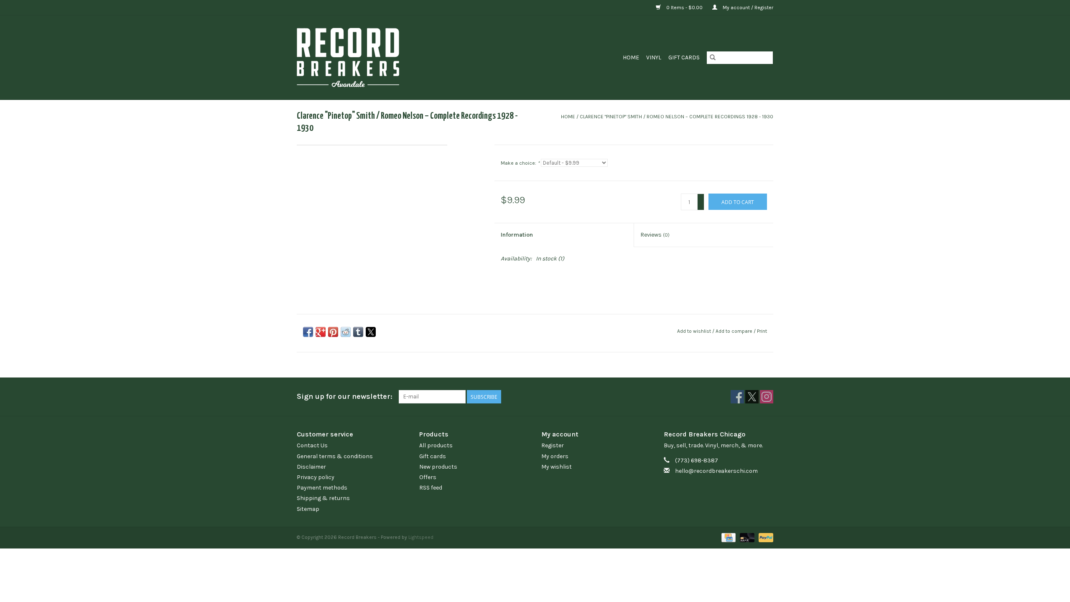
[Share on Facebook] (308, 332)
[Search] (712, 57)
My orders (554, 456)
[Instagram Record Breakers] (766, 396)
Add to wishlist (694, 331)
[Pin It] (333, 332)
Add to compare (735, 331)
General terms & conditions (335, 456)
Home (631, 57)
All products (436, 445)
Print (762, 331)
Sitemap (308, 509)
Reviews (655, 234)
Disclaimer (311, 466)
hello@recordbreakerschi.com (716, 470)
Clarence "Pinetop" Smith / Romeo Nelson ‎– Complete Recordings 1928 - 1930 (676, 117)
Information (517, 234)
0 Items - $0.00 (684, 7)
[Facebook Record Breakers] (737, 396)
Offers (427, 477)
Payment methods (322, 487)
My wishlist (556, 466)
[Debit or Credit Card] (746, 537)
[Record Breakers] (392, 57)
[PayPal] (764, 537)
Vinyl (653, 57)
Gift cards (684, 57)
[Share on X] (371, 332)
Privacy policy (315, 477)
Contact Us (312, 445)
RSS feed (430, 487)
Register (552, 445)
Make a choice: (520, 163)
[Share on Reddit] (346, 332)
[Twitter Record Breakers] (752, 396)
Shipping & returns (323, 498)
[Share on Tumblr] (358, 332)
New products (438, 466)
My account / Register (747, 7)
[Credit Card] (727, 537)
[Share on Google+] (321, 332)
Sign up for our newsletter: (344, 396)
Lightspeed (420, 537)
